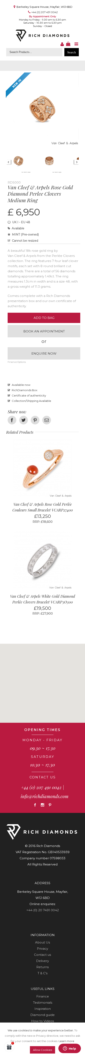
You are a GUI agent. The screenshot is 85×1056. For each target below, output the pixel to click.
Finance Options (17, 362)
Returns (42, 967)
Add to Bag (44, 318)
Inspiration (42, 1009)
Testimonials (42, 1002)
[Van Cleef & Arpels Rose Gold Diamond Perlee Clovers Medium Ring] (42, 76)
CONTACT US (43, 777)
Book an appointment (44, 331)
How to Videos (42, 1021)
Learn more (66, 1041)
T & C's (42, 973)
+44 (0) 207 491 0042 (44, 12)
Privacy (42, 948)
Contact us (42, 955)
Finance (42, 996)
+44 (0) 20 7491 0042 (42, 910)
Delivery (42, 961)
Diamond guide (42, 1015)
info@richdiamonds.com (44, 796)
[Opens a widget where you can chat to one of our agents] (56, 1049)
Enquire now (44, 353)
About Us (42, 942)
